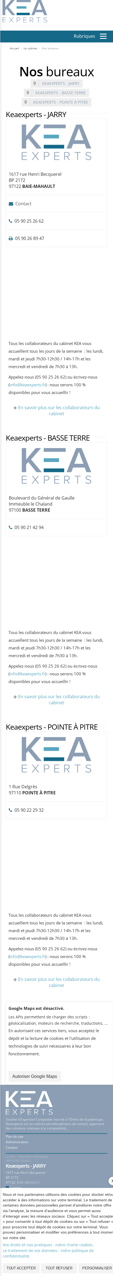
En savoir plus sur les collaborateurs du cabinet (59, 410)
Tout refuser (59, 1268)
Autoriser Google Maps (34, 1076)
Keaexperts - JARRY (60, 83)
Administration (17, 1142)
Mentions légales (18, 1160)
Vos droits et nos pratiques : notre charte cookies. (48, 1244)
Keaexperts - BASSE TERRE (60, 92)
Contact (23, 204)
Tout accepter (21, 1268)
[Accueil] (24, 11)
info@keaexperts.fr (27, 384)
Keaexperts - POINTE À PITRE (60, 102)
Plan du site (14, 1136)
